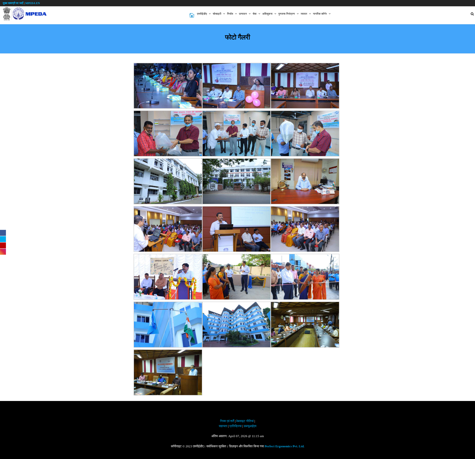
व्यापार (304, 13)
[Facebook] (3, 233)
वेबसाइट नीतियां (245, 421)
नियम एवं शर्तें (227, 421)
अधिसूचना (267, 13)
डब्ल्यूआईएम (250, 426)
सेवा (255, 13)
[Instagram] (3, 252)
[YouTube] (3, 245)
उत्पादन (243, 13)
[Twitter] (3, 239)
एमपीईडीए (202, 13)
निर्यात (230, 13)
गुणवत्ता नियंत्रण (286, 13)
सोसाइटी (217, 13)
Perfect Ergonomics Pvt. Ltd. (284, 446)
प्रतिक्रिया (235, 426)
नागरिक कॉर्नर (320, 13)
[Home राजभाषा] (192, 15)
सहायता (223, 426)
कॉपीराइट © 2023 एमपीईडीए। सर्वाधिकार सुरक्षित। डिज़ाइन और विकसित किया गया (237, 446)
